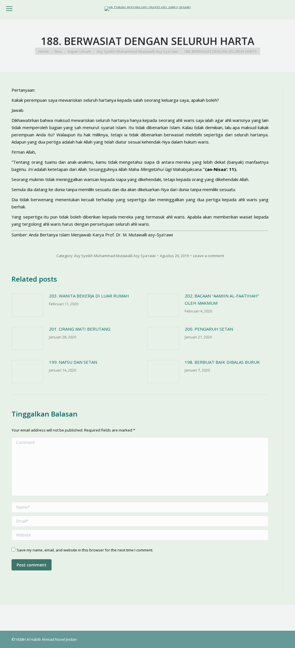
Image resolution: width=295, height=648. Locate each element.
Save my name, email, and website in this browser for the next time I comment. (85, 550)
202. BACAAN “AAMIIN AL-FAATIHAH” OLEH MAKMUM (222, 299)
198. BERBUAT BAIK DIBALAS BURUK (222, 362)
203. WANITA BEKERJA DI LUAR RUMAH (89, 296)
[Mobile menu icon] (9, 8)
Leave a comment (208, 255)
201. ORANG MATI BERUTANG (79, 329)
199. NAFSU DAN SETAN (73, 362)
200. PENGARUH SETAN (209, 329)
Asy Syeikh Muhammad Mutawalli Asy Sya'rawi (115, 255)
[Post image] (27, 305)
